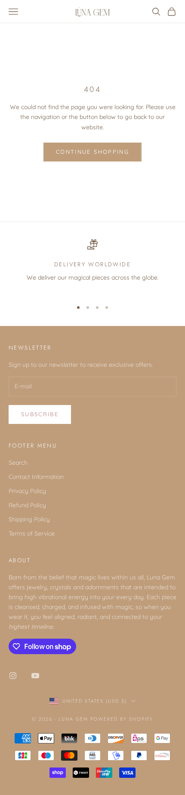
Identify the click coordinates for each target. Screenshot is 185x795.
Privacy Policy (27, 491)
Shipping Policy (29, 519)
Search (18, 462)
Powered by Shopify (122, 719)
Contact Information (36, 477)
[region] (92, 266)
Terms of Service (32, 533)
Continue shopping (92, 151)
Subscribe (40, 414)
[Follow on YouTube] (35, 675)
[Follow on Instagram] (13, 675)
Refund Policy (27, 505)
